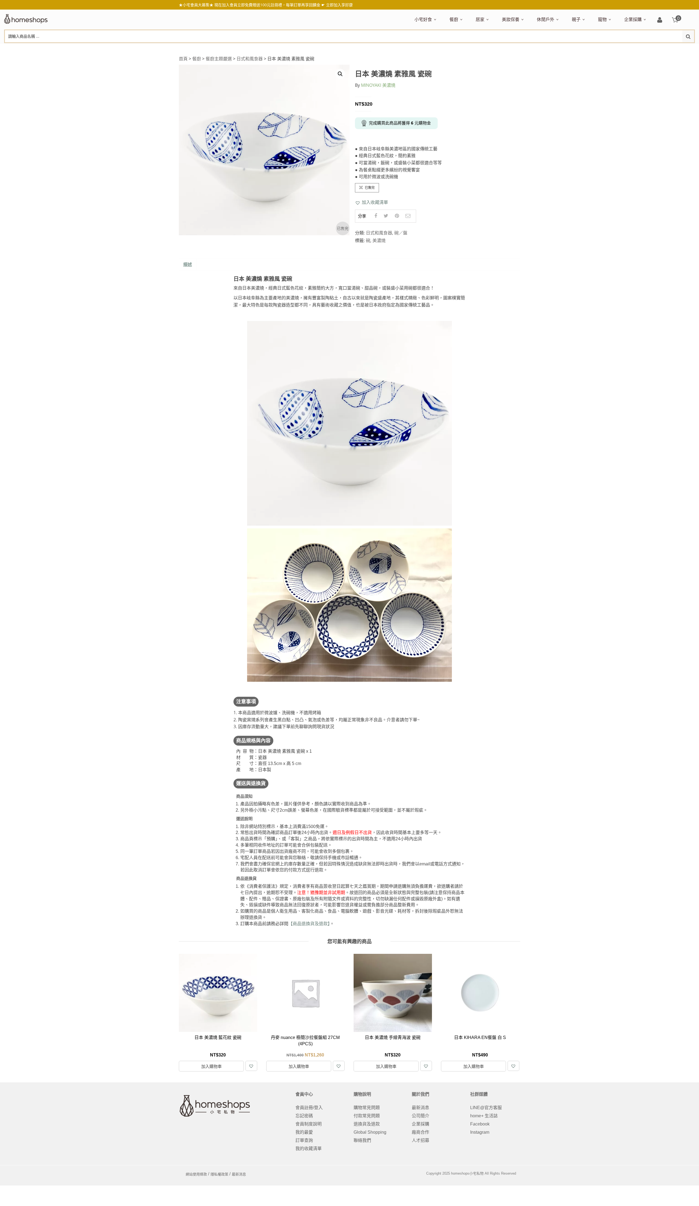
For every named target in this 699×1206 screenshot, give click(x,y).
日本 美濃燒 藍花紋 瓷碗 (480, 1037)
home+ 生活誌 (484, 1115)
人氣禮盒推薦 (461, 48)
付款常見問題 (367, 1115)
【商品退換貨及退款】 (309, 923)
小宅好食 (423, 19)
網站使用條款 (196, 1174)
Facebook (480, 1124)
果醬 (521, 48)
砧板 (507, 48)
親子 (576, 19)
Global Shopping (370, 1132)
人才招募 (420, 1140)
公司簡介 (420, 1115)
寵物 (602, 19)
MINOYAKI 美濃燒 (378, 85)
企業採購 (633, 19)
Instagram (479, 1132)
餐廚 (453, 19)
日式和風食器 (249, 59)
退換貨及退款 (367, 1124)
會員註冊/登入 (309, 1107)
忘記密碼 (304, 1115)
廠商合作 (420, 1132)
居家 (480, 19)
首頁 (183, 59)
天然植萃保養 (513, 48)
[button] (371, 202)
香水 (559, 48)
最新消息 (420, 1107)
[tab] (187, 265)
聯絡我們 (362, 1140)
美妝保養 (510, 19)
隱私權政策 (219, 1174)
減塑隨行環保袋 (550, 48)
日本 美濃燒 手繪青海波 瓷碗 (305, 1037)
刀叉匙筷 (566, 48)
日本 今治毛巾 (488, 48)
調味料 (469, 48)
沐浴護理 (633, 48)
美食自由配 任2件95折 (430, 48)
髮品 (614, 48)
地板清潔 (537, 48)
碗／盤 (400, 233)
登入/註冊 (659, 20)
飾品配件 (599, 48)
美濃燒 (379, 240)
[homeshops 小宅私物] (26, 18)
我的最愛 (304, 1132)
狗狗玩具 (660, 48)
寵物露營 (605, 48)
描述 (187, 264)
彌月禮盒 (579, 48)
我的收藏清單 (308, 1148)
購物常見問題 (367, 1107)
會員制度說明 (308, 1124)
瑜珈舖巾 (653, 48)
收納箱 (590, 48)
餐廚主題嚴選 (219, 59)
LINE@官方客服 (486, 1107)
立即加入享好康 (339, 4)
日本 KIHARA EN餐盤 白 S (393, 1037)
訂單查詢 (304, 1140)
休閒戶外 (545, 19)
